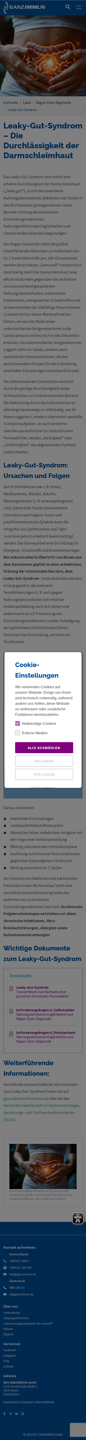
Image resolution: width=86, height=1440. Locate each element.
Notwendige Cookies (39, 724)
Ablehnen (44, 761)
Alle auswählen (44, 747)
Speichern (44, 774)
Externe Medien (35, 733)
